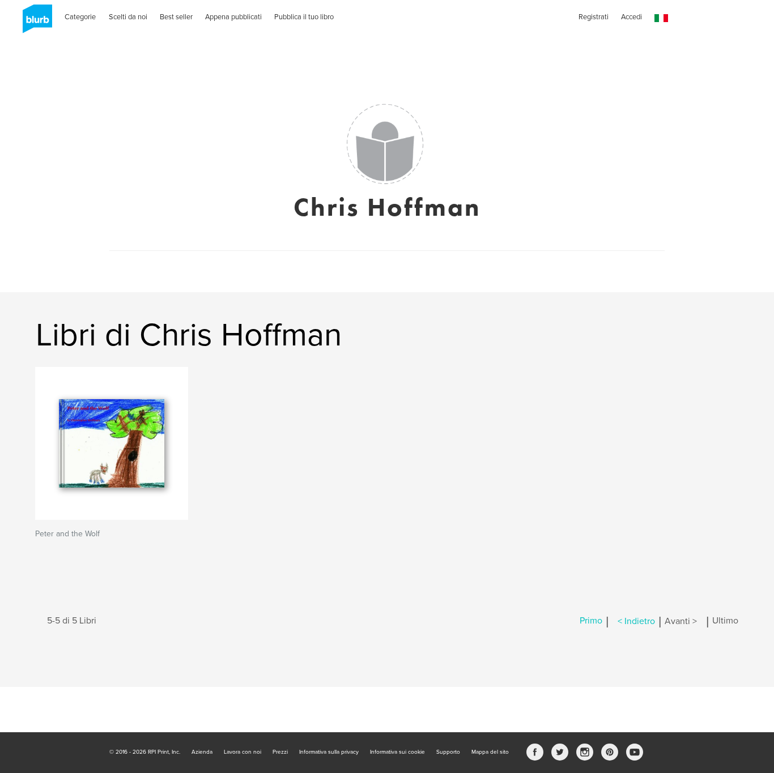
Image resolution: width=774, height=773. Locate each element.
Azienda (202, 752)
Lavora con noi (242, 752)
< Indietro (636, 621)
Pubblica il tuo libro (304, 17)
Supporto (448, 752)
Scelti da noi (128, 17)
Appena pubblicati (233, 17)
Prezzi (280, 752)
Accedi (631, 17)
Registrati (594, 17)
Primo (591, 621)
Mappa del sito (490, 752)
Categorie (80, 17)
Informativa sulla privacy (329, 752)
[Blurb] (34, 22)
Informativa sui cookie (397, 752)
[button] (661, 18)
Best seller (176, 17)
